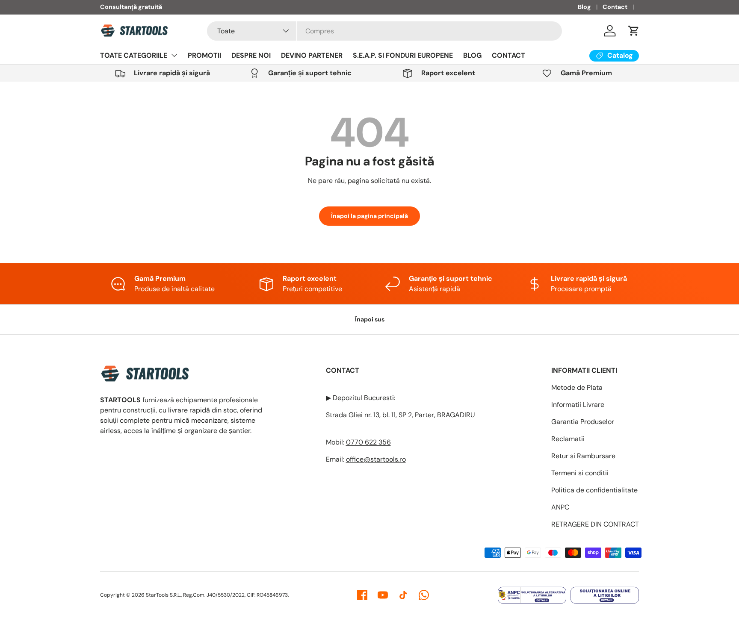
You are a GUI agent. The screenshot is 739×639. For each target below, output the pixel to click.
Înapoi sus (369, 319)
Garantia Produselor (582, 421)
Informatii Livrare (577, 404)
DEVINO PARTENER (312, 55)
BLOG (472, 55)
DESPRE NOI (251, 55)
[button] (633, 30)
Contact (615, 7)
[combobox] (384, 31)
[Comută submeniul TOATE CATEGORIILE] (174, 55)
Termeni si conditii (580, 472)
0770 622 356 (368, 442)
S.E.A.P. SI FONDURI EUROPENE (403, 55)
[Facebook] (362, 595)
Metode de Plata (577, 387)
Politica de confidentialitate (594, 490)
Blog (584, 7)
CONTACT (508, 55)
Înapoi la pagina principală (369, 216)
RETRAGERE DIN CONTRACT (595, 524)
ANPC (560, 507)
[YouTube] (383, 595)
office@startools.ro (376, 459)
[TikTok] (403, 595)
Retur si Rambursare (583, 455)
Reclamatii (568, 438)
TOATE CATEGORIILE (133, 55)
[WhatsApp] (424, 595)
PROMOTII (204, 55)
